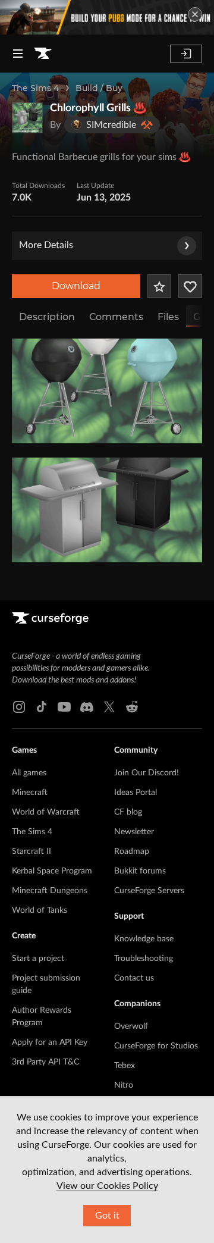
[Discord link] (87, 707)
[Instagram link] (19, 707)
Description (47, 317)
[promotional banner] (107, 17)
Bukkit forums (140, 871)
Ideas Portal (135, 792)
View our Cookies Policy (107, 1186)
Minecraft (30, 792)
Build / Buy (98, 88)
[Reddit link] (132, 707)
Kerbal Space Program (52, 871)
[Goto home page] (42, 53)
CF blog (128, 812)
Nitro (123, 1085)
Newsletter (134, 832)
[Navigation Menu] (18, 54)
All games (29, 773)
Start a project (38, 958)
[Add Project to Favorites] (159, 286)
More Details (46, 245)
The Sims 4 (35, 88)
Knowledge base (144, 939)
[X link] (109, 707)
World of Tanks (39, 910)
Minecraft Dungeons (49, 891)
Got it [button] (107, 1215)
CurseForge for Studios (156, 1046)
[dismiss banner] (195, 14)
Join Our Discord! (146, 773)
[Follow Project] (190, 286)
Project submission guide (46, 984)
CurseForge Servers (149, 891)
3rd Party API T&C (45, 1062)
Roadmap (131, 851)
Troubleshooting (143, 958)
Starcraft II (31, 851)
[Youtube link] (64, 707)
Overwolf (131, 1026)
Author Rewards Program (41, 1016)
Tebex (124, 1066)
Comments (116, 317)
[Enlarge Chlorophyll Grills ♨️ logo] (27, 117)
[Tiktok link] (41, 707)
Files (168, 317)
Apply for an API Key (49, 1042)
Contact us (134, 978)
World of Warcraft (46, 812)
